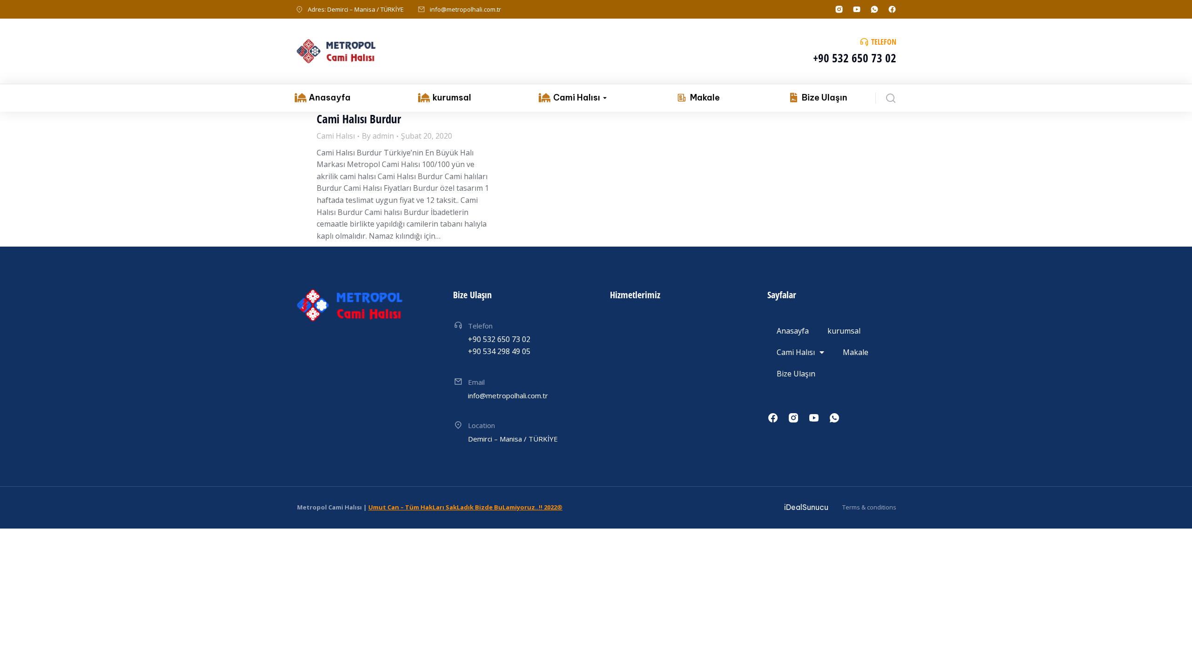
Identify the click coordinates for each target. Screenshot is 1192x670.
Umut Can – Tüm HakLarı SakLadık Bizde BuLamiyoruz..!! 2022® (465, 507)
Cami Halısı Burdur (359, 119)
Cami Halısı (336, 136)
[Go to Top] (1173, 651)
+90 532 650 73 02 (854, 58)
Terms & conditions (869, 507)
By (378, 136)
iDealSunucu (806, 507)
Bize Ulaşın (796, 373)
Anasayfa (793, 331)
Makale (855, 352)
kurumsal (843, 331)
